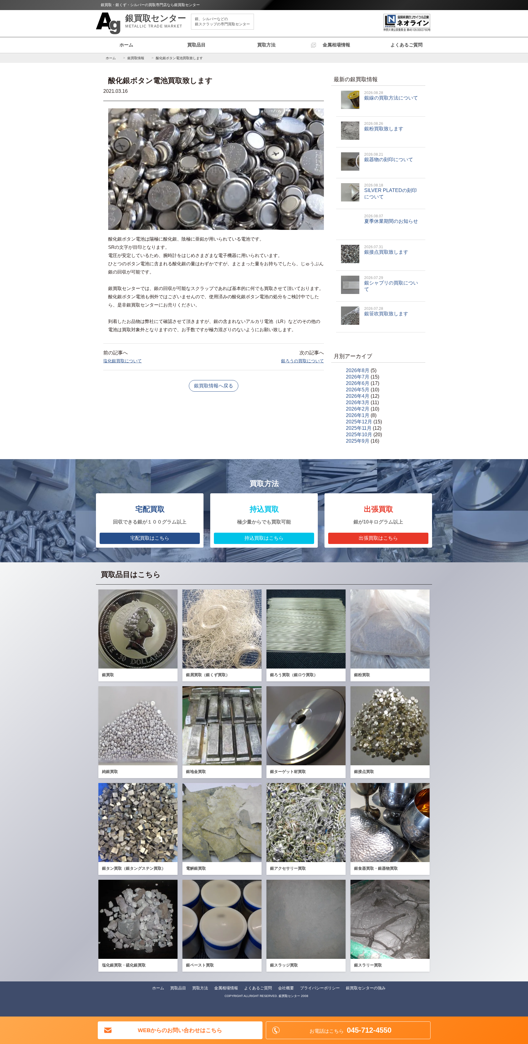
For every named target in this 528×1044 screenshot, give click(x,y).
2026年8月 (357, 370)
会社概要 (286, 988)
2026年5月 (357, 389)
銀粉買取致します (383, 126)
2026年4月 (357, 396)
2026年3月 (357, 402)
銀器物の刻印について (388, 157)
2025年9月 (357, 441)
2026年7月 (357, 376)
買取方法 (266, 44)
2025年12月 (359, 421)
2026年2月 (357, 408)
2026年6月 (357, 383)
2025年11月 (359, 428)
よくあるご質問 (407, 44)
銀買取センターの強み (366, 988)
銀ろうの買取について (302, 360)
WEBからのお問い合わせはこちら (180, 1030)
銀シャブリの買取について (391, 284)
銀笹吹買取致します (386, 311)
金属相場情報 (336, 44)
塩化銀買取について (122, 360)
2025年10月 (359, 434)
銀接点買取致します (386, 250)
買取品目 (196, 44)
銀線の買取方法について (391, 95)
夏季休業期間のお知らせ (391, 219)
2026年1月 (357, 415)
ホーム (126, 44)
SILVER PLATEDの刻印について (390, 191)
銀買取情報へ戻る (213, 385)
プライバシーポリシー (320, 988)
